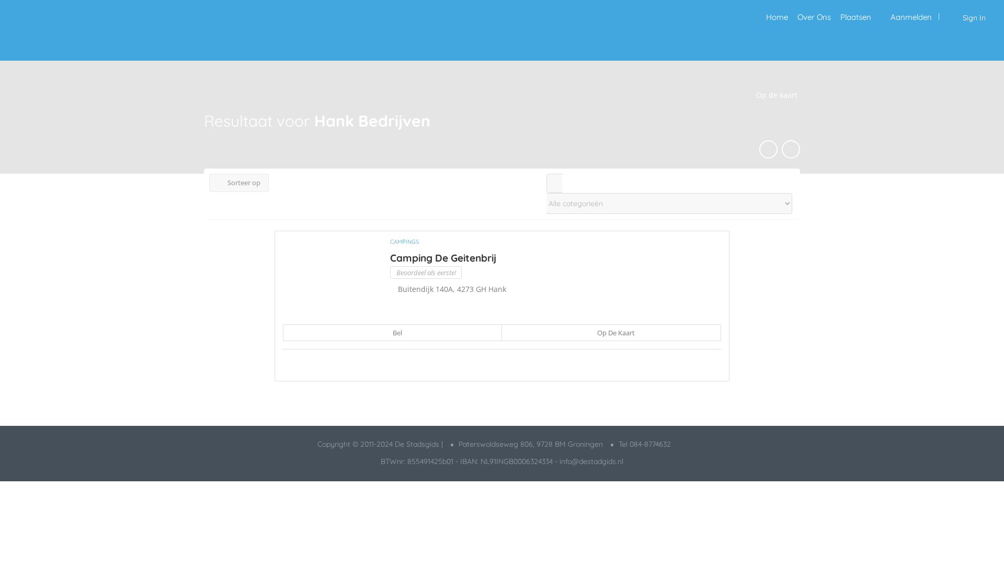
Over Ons (814, 17)
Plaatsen (855, 17)
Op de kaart (615, 332)
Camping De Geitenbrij (443, 258)
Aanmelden (911, 17)
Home (777, 17)
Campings (404, 241)
